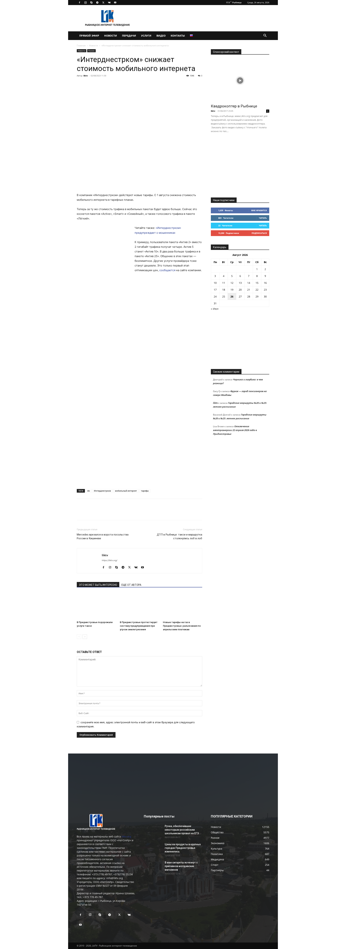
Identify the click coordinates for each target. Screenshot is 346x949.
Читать (263, 218)
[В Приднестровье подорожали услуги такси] (96, 605)
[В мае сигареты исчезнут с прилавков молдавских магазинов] (153, 867)
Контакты (178, 35)
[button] (265, 36)
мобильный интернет (126, 490)
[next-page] (85, 636)
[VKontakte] (109, 2)
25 (223, 296)
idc (88, 490)
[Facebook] (79, 2)
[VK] (88, 83)
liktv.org (126, 836)
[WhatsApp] (121, 83)
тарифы (145, 490)
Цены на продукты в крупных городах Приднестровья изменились (183, 848)
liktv (85, 75)
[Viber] (113, 83)
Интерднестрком (102, 490)
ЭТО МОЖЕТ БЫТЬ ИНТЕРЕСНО (98, 584)
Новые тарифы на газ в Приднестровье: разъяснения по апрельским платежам (182, 626)
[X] (103, 2)
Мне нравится (259, 210)
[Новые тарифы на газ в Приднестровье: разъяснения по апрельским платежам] (182, 605)
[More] (130, 83)
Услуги (146, 35)
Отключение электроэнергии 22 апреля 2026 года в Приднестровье (235, 430)
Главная (81, 45)
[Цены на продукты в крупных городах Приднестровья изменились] (153, 849)
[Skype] (91, 2)
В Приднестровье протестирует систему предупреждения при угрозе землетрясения (139, 626)
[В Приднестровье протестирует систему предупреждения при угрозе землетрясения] (139, 605)
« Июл (214, 308)
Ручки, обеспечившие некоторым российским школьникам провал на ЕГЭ (182, 830)
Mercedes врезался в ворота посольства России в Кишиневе (102, 536)
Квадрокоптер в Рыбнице (234, 106)
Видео (161, 35)
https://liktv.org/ (109, 560)
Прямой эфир (89, 35)
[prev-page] (79, 636)
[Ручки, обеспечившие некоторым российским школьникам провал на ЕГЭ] (153, 830)
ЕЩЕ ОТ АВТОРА (131, 584)
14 (248, 283)
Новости (110, 35)
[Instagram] (85, 2)
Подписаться (259, 233)
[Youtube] (115, 2)
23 (265, 289)
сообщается (167, 270)
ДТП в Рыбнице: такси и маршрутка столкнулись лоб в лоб (179, 536)
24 (215, 296)
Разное (91, 50)
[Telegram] (97, 2)
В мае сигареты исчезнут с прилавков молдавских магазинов (181, 866)
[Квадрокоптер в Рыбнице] (240, 80)
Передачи (129, 35)
